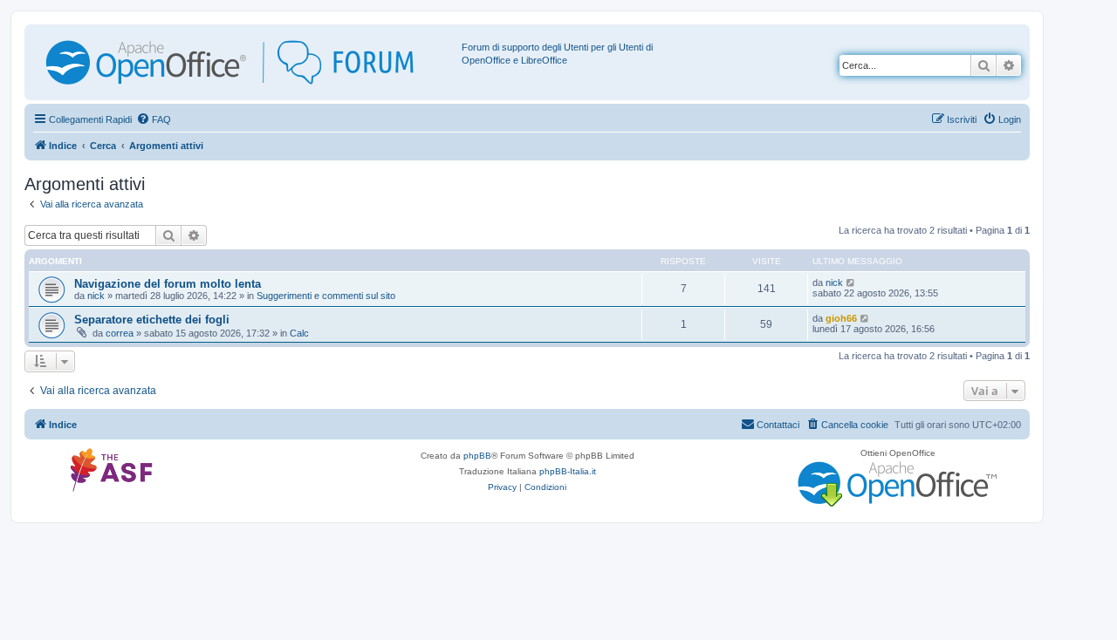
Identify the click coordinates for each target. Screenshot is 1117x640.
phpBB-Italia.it (567, 471)
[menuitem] (153, 119)
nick (96, 295)
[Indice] (245, 62)
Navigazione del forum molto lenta (167, 283)
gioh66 (841, 318)
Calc (299, 333)
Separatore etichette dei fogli (152, 319)
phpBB (477, 455)
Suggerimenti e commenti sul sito (326, 295)
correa (120, 333)
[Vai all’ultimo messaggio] (851, 282)
